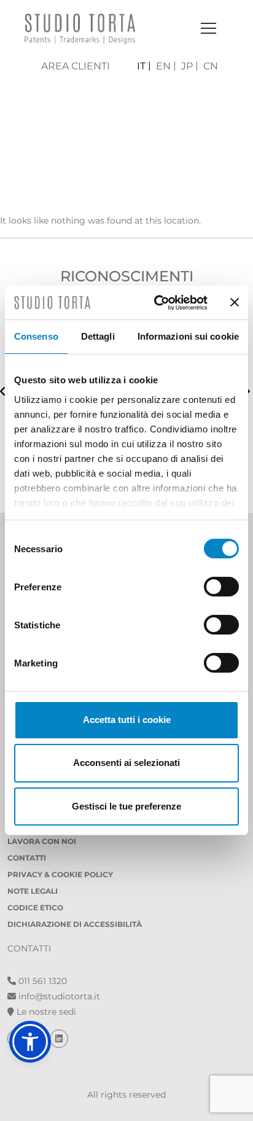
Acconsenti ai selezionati (126, 762)
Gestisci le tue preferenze (126, 806)
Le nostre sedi (45, 1011)
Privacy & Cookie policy (60, 874)
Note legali (32, 891)
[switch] (221, 586)
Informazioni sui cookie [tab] (188, 336)
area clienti (75, 66)
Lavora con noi (41, 841)
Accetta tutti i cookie (127, 719)
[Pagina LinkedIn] (59, 1038)
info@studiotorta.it (58, 996)
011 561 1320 (41, 980)
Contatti (26, 857)
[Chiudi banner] (234, 302)
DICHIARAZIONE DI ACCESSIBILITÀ (74, 924)
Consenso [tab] (36, 336)
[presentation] (3, 392)
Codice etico (35, 907)
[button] (30, 1042)
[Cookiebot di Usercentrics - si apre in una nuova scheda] (157, 303)
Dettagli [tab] (98, 336)
